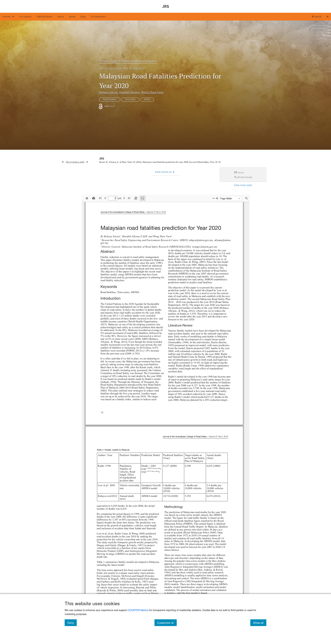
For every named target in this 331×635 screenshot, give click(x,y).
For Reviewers (98, 16)
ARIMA (147, 99)
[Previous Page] (105, 198)
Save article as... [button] (164, 172)
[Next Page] (124, 198)
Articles (7, 16)
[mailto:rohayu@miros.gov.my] (200, 240)
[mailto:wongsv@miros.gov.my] (204, 246)
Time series (130, 99)
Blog (83, 16)
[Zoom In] (217, 198)
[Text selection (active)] (142, 198)
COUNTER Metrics (138, 610)
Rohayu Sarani (108, 92)
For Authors (25, 16)
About (60, 16)
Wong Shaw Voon (152, 92)
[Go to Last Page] (129, 198)
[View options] (87, 198)
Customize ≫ (167, 623)
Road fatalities (110, 99)
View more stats (243, 185)
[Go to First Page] (100, 198)
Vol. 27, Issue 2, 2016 (110, 68)
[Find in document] (246, 198)
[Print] (94, 198)
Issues (72, 16)
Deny (72, 623)
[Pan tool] (136, 198)
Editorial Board (44, 16)
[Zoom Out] (214, 198)
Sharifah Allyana (129, 92)
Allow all (259, 623)
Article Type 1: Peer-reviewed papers (128, 61)
